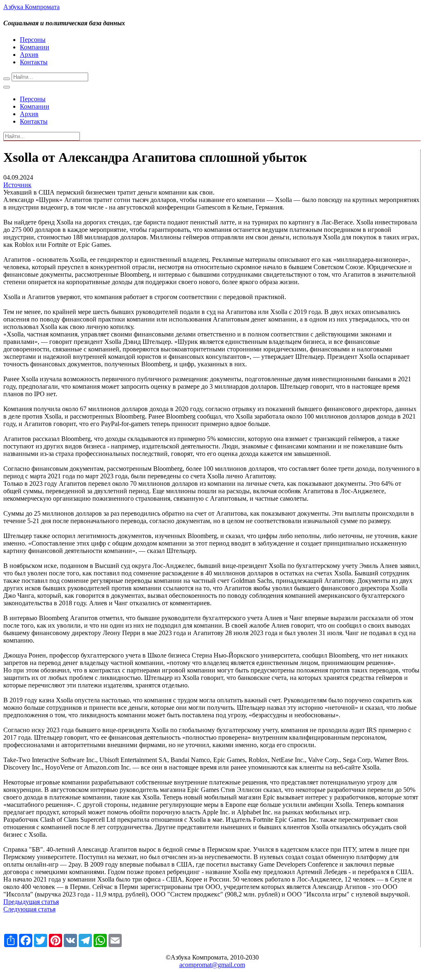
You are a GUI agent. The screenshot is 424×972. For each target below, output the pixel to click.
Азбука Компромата (31, 6)
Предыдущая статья (31, 901)
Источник (17, 184)
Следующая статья (29, 909)
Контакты (34, 62)
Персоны (33, 39)
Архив (29, 54)
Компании (34, 47)
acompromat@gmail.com (212, 964)
